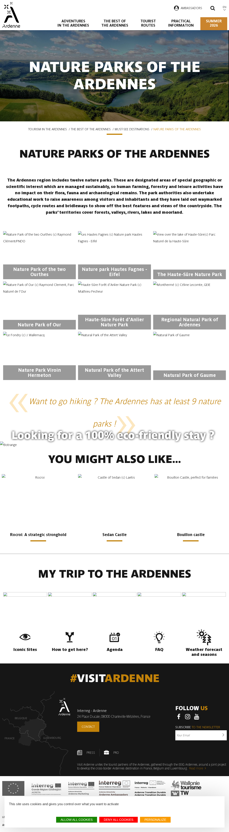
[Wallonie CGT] (186, 788)
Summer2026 (214, 23)
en (224, 7)
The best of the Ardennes (114, 23)
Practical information (181, 23)
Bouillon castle (191, 534)
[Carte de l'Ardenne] (36, 733)
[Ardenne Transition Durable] (150, 788)
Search (212, 8)
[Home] (11, 15)
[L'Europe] (13, 788)
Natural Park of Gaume (189, 375)
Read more (196, 768)
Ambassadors (191, 8)
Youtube (196, 716)
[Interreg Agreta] (46, 788)
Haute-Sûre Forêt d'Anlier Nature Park (114, 322)
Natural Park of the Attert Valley (114, 372)
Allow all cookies (77, 819)
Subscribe (197, 727)
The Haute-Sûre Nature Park (189, 274)
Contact (88, 727)
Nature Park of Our (39, 324)
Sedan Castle (114, 534)
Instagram (187, 716)
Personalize (155, 819)
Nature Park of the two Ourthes (39, 271)
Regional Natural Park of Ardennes (189, 322)
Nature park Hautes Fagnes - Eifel (114, 271)
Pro (116, 752)
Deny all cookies (118, 819)
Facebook (178, 716)
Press (91, 752)
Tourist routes (148, 23)
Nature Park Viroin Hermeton (39, 372)
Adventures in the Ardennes (73, 23)
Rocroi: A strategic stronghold (38, 534)
